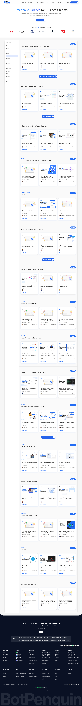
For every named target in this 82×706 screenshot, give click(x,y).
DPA (27, 684)
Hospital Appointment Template (47, 678)
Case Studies (31, 654)
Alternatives (44, 663)
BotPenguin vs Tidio (45, 655)
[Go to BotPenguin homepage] (10, 2)
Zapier (56, 673)
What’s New (5, 660)
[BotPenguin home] (14, 639)
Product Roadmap (32, 658)
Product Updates (32, 657)
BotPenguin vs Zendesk (46, 662)
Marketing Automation (33, 671)
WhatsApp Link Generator (20, 671)
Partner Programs (6, 654)
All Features (5, 679)
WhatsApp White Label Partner (73, 657)
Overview (4, 671)
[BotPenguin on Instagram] (67, 684)
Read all (72, 44)
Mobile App (5, 678)
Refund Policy (23, 684)
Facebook (19, 657)
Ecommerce (57, 655)
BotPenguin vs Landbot (46, 658)
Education (57, 654)
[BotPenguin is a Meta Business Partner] (7, 645)
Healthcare (57, 652)
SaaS (56, 660)
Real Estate (57, 657)
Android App (75, 645)
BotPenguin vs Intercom (46, 654)
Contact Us (5, 652)
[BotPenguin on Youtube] (69, 684)
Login (68, 2)
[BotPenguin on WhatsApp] (76, 684)
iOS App (67, 645)
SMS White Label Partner (72, 660)
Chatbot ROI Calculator (33, 660)
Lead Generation (32, 679)
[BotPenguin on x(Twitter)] (74, 684)
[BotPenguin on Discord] (78, 684)
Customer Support (32, 678)
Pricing (48, 2)
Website (18, 655)
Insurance (57, 662)
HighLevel (57, 678)
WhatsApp (19, 652)
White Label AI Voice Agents (73, 655)
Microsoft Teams (20, 660)
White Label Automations (72, 662)
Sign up (41, 631)
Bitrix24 (56, 676)
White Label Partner (71, 652)
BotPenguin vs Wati (45, 660)
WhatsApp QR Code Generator (21, 673)
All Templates (31, 663)
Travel (56, 658)
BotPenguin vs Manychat (46, 652)
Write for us (5, 657)
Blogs (30, 652)
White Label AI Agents (72, 654)
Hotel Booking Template (46, 676)
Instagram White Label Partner (73, 658)
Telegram (19, 658)
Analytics (4, 676)
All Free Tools (31, 662)
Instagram (19, 654)
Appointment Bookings (33, 676)
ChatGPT (56, 671)
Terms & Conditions (6, 684)
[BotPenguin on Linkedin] (72, 684)
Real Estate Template (45, 673)
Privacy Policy (13, 684)
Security (4, 655)
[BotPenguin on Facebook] (65, 684)
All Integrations (57, 679)
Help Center (31, 655)
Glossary (4, 658)
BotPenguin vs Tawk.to (46, 657)
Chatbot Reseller (71, 665)
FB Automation (31, 673)
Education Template (45, 671)
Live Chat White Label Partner (73, 663)
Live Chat (4, 673)
